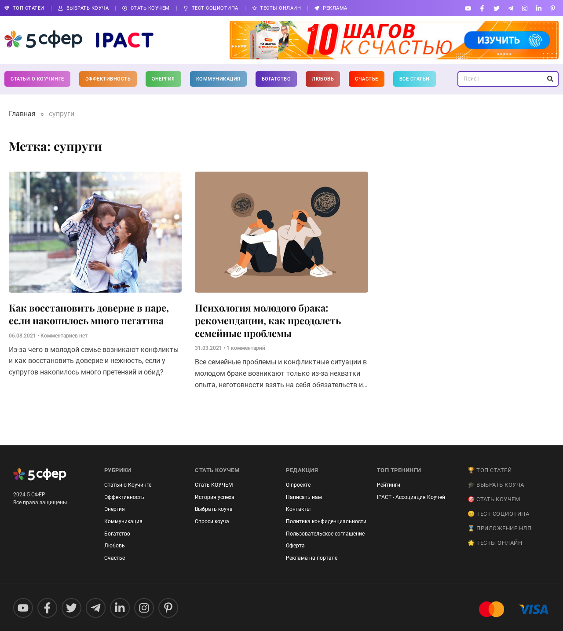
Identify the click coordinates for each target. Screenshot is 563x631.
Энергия (163, 79)
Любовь (323, 79)
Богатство (276, 79)
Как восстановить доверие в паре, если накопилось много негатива (89, 314)
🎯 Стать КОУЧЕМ (494, 499)
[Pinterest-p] (553, 8)
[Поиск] (550, 79)
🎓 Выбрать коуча (496, 484)
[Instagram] (524, 8)
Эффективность (108, 79)
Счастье (366, 79)
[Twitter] (496, 8)
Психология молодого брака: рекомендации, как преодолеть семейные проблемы (268, 320)
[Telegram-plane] (510, 8)
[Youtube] (468, 8)
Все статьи (414, 79)
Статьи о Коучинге (37, 79)
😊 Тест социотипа (498, 513)
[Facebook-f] (482, 8)
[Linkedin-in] (539, 8)
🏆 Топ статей (490, 470)
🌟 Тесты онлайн (495, 542)
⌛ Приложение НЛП (499, 528)
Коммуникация (218, 79)
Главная (22, 114)
